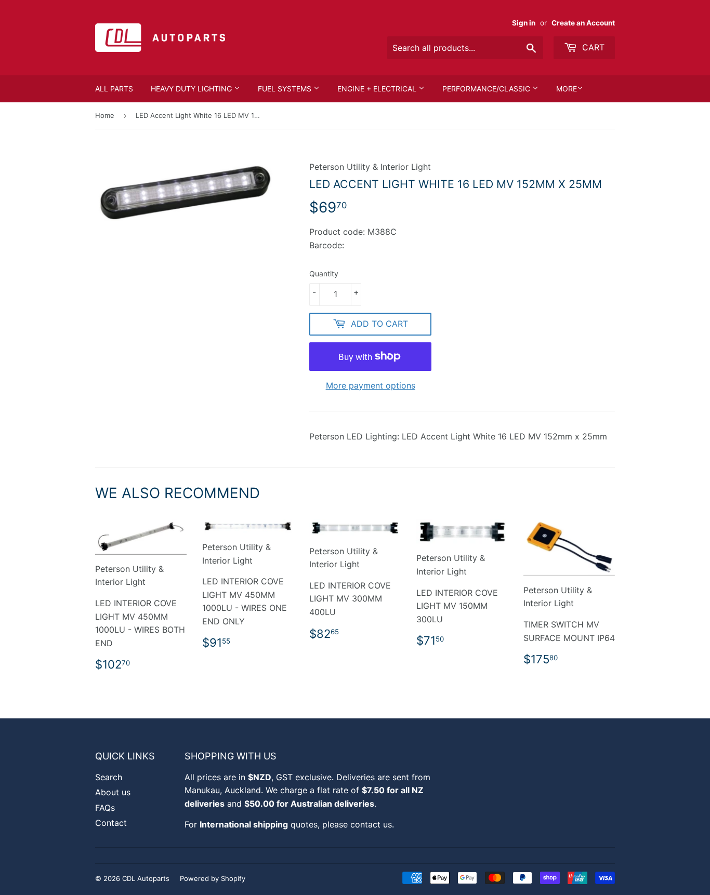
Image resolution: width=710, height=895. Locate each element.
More (566, 88)
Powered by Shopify (212, 878)
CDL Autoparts (145, 878)
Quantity (323, 273)
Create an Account (583, 23)
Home (104, 115)
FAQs (105, 808)
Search (108, 777)
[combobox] (465, 47)
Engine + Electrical (377, 88)
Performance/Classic (487, 88)
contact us (371, 824)
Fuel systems (285, 88)
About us (112, 792)
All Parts (114, 88)
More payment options (370, 385)
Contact (111, 823)
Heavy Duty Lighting (192, 88)
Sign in (523, 23)
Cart (592, 47)
